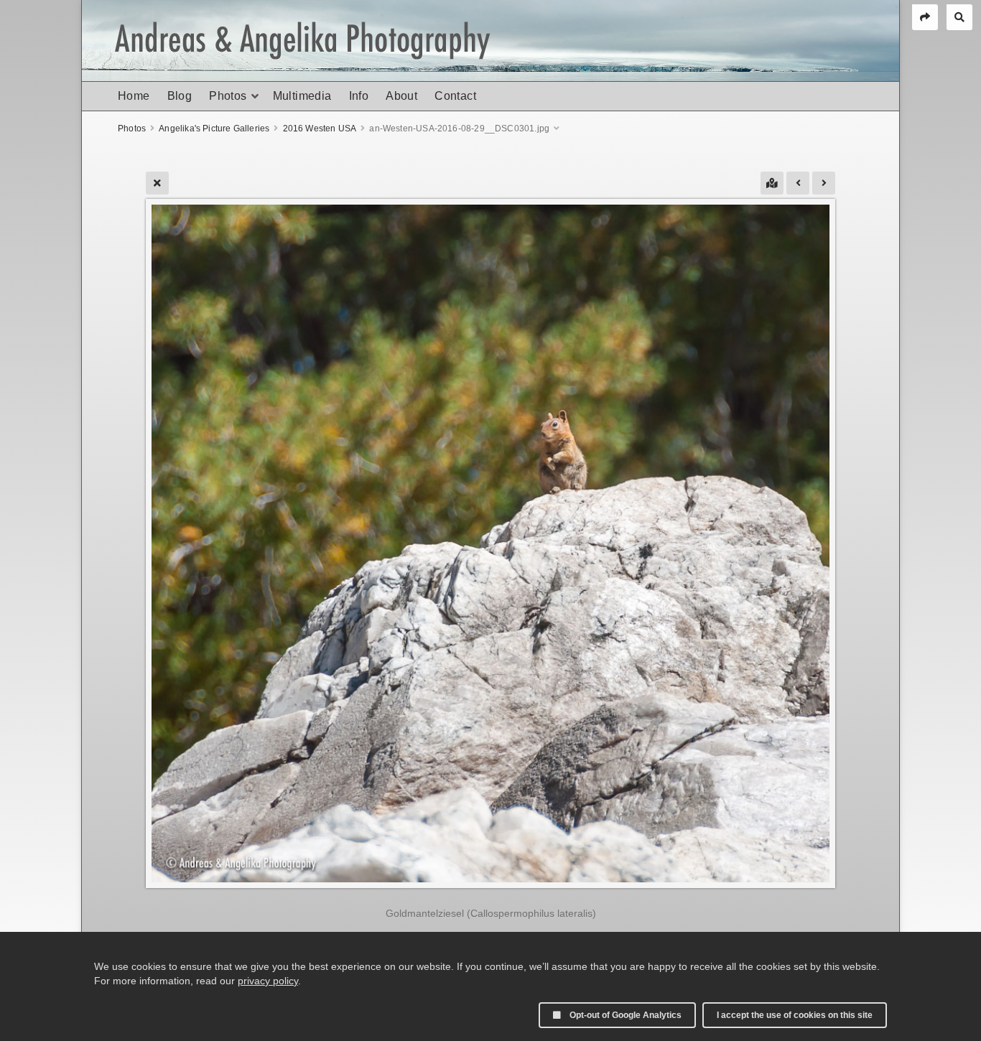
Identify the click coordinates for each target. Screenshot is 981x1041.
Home (134, 96)
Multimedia (302, 96)
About (401, 96)
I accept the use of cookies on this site (795, 1015)
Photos (227, 96)
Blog (179, 96)
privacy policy (268, 980)
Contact (455, 96)
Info (359, 96)
